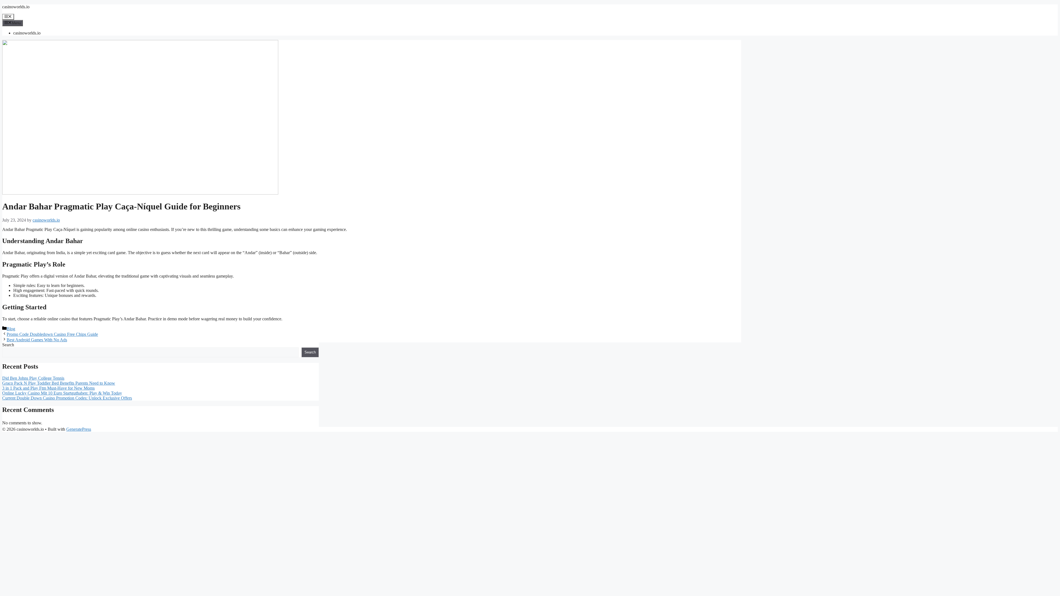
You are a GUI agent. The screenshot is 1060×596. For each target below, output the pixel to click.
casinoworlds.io (16, 6)
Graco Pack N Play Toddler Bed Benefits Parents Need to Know (58, 383)
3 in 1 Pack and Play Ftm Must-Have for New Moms (48, 388)
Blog (11, 328)
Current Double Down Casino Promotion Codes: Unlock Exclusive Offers (67, 398)
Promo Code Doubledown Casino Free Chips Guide (52, 334)
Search (8, 344)
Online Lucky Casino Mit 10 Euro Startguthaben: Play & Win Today (62, 393)
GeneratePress (78, 429)
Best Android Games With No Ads (37, 339)
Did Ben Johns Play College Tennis (33, 378)
